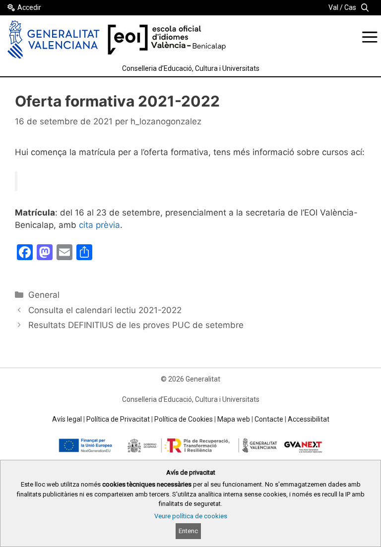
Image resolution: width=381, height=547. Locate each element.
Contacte (268, 419)
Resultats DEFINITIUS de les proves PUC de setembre (136, 325)
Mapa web (233, 419)
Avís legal (67, 419)
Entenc (188, 531)
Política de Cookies (183, 419)
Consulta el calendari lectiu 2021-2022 (105, 310)
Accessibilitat (308, 419)
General (44, 295)
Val (333, 7)
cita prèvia (99, 225)
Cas (350, 7)
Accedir (29, 7)
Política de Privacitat (118, 419)
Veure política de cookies (190, 516)
